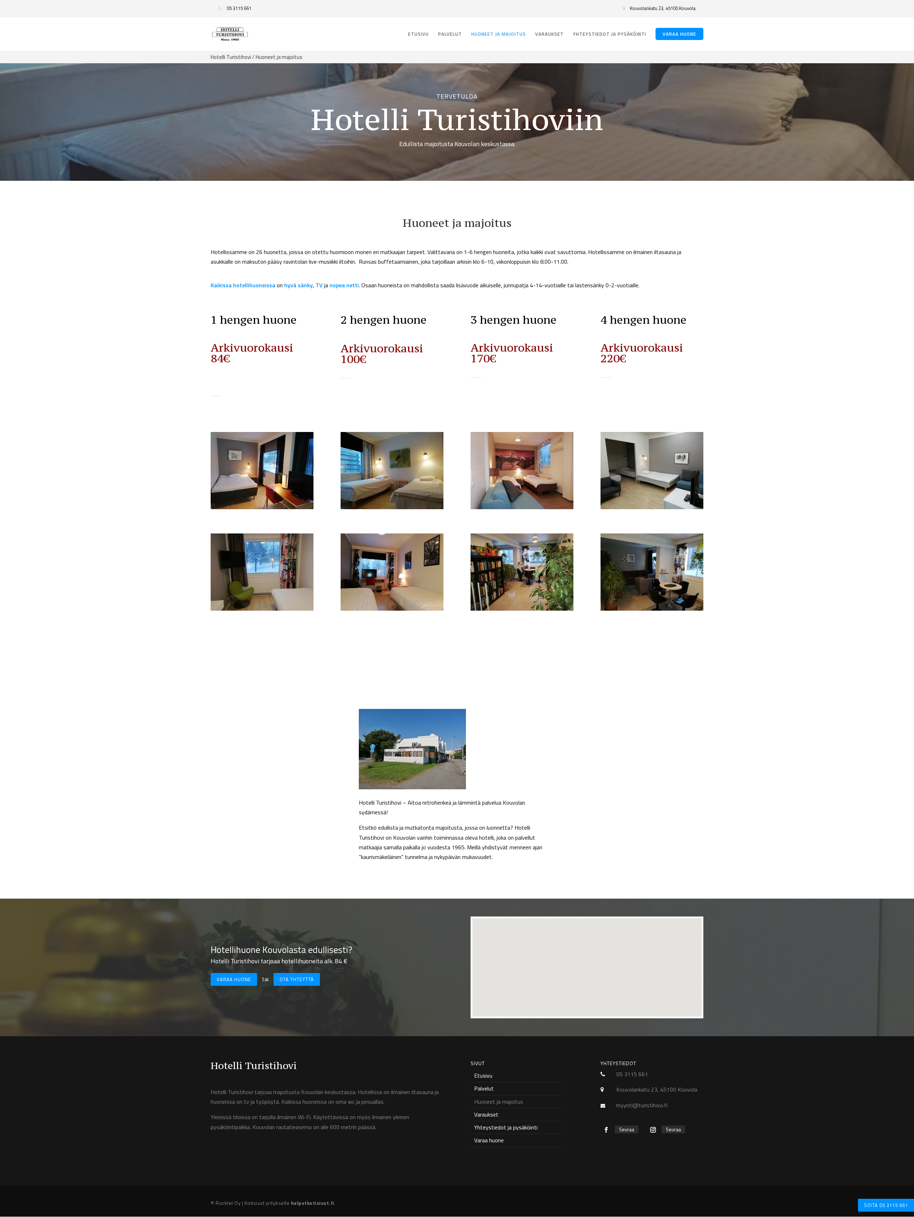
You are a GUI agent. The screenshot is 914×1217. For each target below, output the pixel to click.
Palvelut (450, 34)
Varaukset (549, 34)
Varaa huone (679, 34)
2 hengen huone (384, 320)
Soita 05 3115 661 (886, 1205)
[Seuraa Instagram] (653, 1130)
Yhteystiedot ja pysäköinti (609, 34)
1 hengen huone (254, 320)
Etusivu (418, 34)
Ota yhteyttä (297, 979)
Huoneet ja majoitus (498, 34)
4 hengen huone (644, 320)
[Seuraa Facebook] (606, 1130)
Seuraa (626, 1129)
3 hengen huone (514, 320)
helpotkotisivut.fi (313, 1203)
